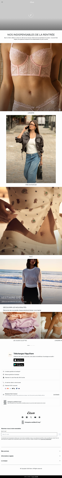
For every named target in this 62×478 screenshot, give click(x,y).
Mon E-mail (4, 431)
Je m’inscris (56, 394)
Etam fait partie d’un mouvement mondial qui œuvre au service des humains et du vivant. (27, 403)
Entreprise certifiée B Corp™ (15, 401)
